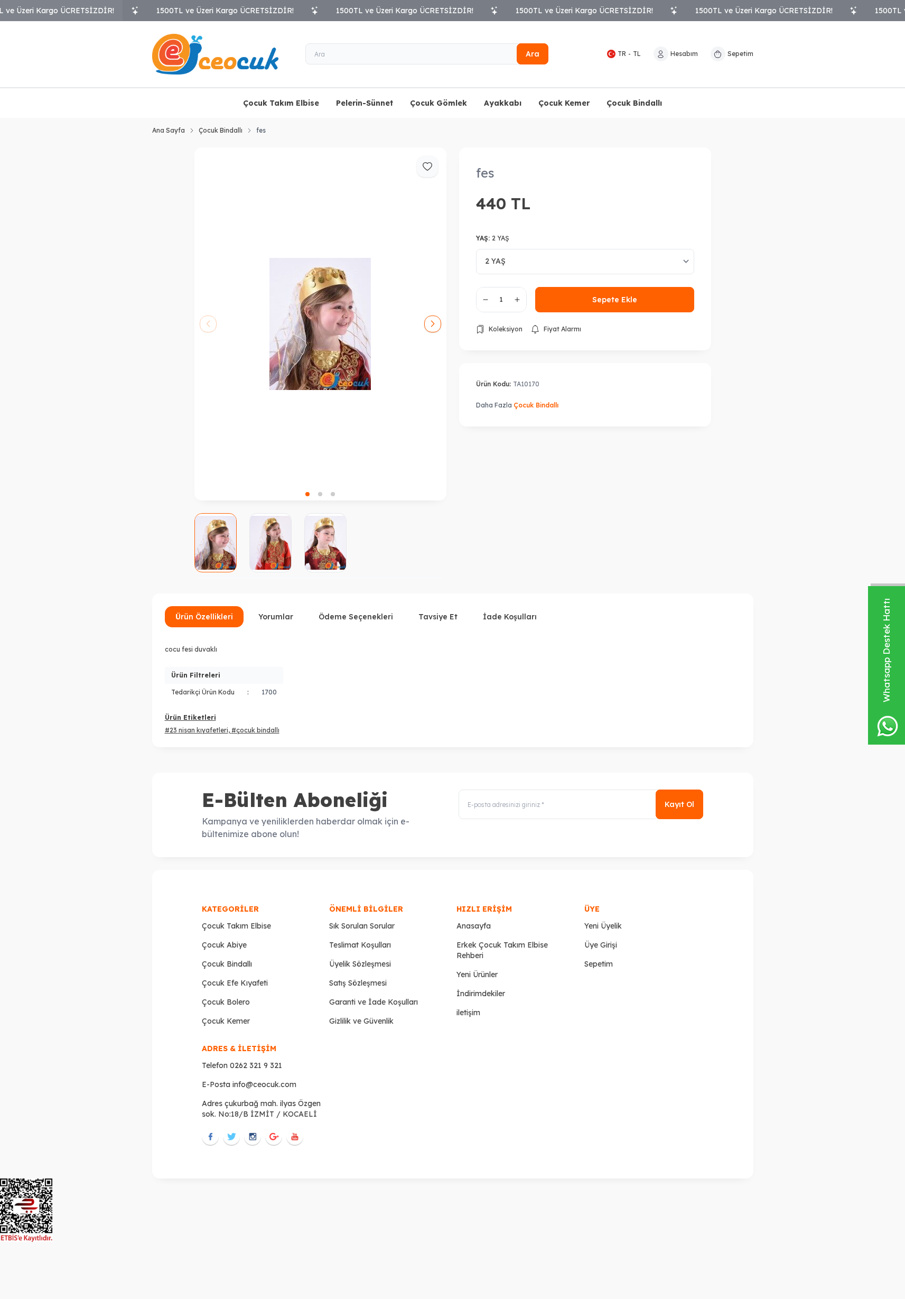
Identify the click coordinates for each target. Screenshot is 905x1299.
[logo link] (215, 54)
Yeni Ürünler (477, 974)
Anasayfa (473, 926)
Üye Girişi (600, 945)
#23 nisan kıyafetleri (196, 730)
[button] (307, 494)
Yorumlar (275, 616)
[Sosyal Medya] (210, 1136)
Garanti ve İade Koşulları (373, 1002)
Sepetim (598, 964)
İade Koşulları (510, 616)
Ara (532, 54)
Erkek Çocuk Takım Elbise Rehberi (502, 950)
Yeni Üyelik (603, 926)
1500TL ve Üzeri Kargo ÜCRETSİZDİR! (225, 10)
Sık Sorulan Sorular (362, 926)
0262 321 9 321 (256, 1065)
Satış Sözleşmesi (358, 983)
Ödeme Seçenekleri (356, 616)
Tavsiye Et (438, 616)
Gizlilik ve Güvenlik (361, 1021)
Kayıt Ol (679, 804)
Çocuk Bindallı (634, 103)
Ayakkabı (502, 103)
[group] (320, 323)
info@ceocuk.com (264, 1084)
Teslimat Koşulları (360, 945)
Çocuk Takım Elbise (281, 103)
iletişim (468, 1012)
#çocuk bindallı (255, 730)
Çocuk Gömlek (438, 103)
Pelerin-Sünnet (364, 103)
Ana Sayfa (168, 130)
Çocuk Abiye (224, 945)
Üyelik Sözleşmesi (360, 964)
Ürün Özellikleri (204, 616)
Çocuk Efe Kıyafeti (235, 983)
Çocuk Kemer (564, 103)
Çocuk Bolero (226, 1002)
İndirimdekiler (480, 993)
